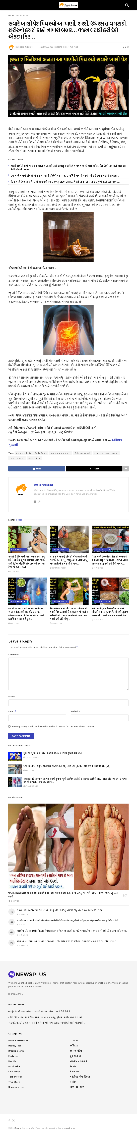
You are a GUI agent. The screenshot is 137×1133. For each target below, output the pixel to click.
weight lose (34, 458)
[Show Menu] (10, 5)
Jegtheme (70, 1127)
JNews (18, 1127)
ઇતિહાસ (74, 1045)
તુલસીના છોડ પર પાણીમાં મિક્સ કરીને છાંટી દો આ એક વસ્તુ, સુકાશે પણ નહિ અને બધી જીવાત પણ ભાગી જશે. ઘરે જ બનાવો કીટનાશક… (72, 931)
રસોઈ (73, 1082)
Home (11, 15)
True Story (14, 1082)
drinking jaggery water (106, 452)
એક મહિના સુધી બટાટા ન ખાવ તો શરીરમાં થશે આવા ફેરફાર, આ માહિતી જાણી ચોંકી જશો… (46, 1023)
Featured (13, 1056)
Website (75, 711)
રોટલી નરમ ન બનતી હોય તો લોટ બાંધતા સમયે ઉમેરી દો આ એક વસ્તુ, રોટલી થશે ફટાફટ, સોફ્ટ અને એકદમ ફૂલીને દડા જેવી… (68, 920)
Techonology (15, 1076)
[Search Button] (127, 5)
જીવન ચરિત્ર (76, 1050)
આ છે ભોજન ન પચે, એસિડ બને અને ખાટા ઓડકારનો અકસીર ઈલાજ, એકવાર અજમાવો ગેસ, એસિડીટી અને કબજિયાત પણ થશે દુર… (26, 613)
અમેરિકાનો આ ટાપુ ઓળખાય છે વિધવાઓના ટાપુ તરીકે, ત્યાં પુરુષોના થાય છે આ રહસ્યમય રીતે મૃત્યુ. (66, 766)
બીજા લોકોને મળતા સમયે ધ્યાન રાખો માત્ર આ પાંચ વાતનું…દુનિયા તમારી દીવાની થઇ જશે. (45, 1017)
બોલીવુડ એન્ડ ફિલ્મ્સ (80, 1076)
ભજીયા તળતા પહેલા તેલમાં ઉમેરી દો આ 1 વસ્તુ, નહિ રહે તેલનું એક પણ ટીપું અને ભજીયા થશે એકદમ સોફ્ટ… (60, 910)
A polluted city (23, 452)
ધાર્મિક (73, 1066)
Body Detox (41, 452)
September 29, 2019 (32, 757)
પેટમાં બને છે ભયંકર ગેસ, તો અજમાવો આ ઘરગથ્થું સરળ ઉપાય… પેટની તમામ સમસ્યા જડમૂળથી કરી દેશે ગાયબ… (65, 182)
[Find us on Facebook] (9, 1120)
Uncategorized (22, 15)
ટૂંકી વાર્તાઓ (75, 1056)
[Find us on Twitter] (13, 1120)
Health (12, 1061)
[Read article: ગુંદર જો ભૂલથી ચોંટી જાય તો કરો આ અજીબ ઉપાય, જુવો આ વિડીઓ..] (15, 756)
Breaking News (16, 1050)
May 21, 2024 (14, 623)
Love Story (14, 1071)
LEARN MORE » (15, 994)
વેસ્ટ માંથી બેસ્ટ (77, 1087)
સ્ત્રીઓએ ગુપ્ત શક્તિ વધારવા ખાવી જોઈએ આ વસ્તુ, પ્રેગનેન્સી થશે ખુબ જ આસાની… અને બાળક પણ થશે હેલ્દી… (110, 611)
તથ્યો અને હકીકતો (78, 1061)
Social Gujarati (25, 46)
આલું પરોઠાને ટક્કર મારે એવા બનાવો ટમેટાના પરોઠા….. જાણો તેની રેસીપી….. (40, 1011)
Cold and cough (83, 452)
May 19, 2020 (29, 770)
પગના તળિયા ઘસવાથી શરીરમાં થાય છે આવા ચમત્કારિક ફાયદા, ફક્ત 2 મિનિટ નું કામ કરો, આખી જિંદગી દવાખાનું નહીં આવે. (62, 894)
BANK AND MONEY (18, 1040)
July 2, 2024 (14, 571)
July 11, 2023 (98, 619)
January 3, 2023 (46, 46)
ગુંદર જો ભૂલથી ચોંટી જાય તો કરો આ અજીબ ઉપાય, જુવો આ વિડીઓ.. (53, 753)
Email (12, 711)
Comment (14, 654)
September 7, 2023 (58, 568)
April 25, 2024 (57, 623)
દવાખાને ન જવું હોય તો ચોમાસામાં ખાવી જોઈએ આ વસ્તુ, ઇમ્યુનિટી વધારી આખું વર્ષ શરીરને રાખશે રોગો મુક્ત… (65, 176)
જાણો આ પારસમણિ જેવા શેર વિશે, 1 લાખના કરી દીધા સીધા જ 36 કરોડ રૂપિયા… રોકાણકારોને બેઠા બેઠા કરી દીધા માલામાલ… (67, 941)
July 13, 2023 (98, 568)
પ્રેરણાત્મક (74, 1071)
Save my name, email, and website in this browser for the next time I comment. (54, 726)
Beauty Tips (14, 1045)
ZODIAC (74, 1040)
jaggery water (17, 458)
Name (12, 696)
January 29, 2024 (31, 786)
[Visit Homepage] (68, 5)
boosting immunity (61, 452)
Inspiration (14, 1066)
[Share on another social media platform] (126, 468)
